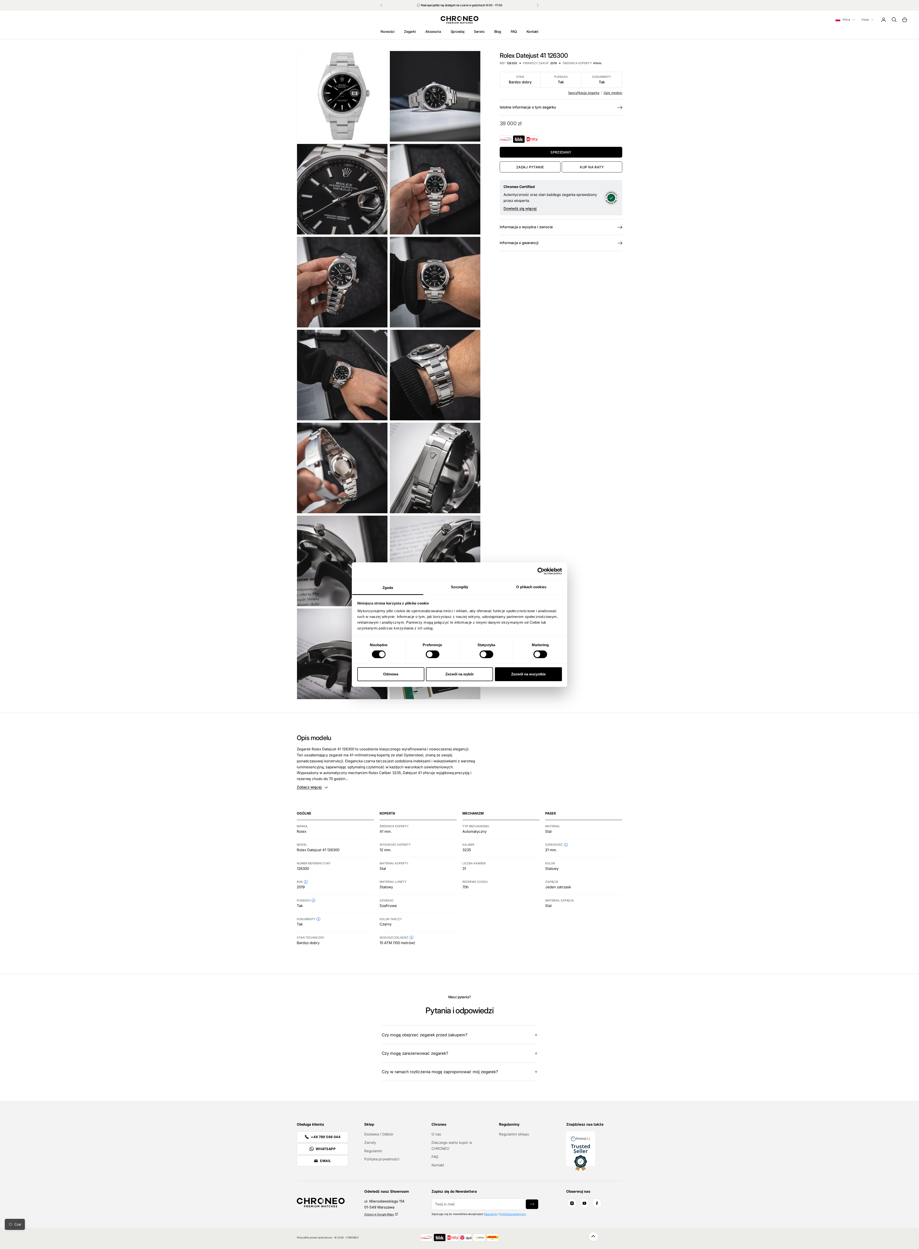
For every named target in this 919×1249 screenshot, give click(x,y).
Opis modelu (613, 93)
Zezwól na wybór (459, 674)
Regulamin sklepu (514, 1134)
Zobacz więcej (309, 787)
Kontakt (532, 31)
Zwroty (370, 1142)
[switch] (432, 654)
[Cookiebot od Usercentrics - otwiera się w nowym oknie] (541, 571)
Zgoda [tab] (387, 587)
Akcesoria (433, 31)
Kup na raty (592, 167)
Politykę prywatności (512, 1214)
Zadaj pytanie (530, 167)
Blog (497, 31)
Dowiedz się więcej (520, 208)
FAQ (514, 31)
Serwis (479, 31)
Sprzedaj (458, 31)
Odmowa (390, 674)
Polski (865, 19)
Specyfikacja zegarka (583, 93)
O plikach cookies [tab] (531, 587)
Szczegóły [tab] (459, 587)
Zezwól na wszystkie (528, 674)
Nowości (387, 31)
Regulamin (373, 1151)
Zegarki (410, 31)
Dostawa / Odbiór (378, 1134)
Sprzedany (561, 152)
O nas (436, 1134)
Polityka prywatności (381, 1159)
